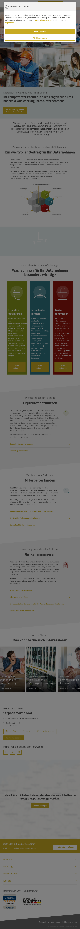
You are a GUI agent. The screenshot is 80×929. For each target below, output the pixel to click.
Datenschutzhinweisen (43, 20)
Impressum (9, 23)
